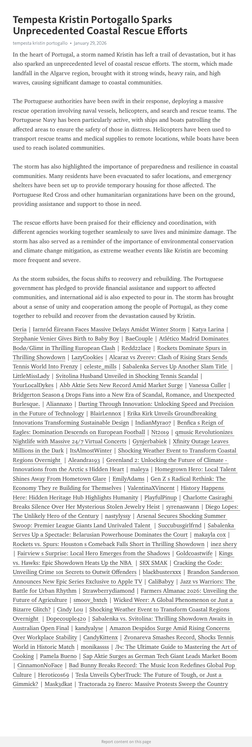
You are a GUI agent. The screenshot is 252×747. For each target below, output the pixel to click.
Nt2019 (160, 432)
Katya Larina (208, 329)
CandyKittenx (100, 637)
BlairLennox (105, 413)
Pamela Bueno (58, 656)
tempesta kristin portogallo (40, 43)
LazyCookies (87, 357)
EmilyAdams (128, 478)
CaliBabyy (161, 581)
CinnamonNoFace (40, 665)
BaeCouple (139, 338)
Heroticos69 (53, 674)
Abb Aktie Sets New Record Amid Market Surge (121, 385)
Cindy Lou (70, 609)
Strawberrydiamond (109, 590)
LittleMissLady (31, 376)
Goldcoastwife (194, 553)
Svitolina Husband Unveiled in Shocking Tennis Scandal (127, 376)
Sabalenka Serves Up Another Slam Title (176, 366)
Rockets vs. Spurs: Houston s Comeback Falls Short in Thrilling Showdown (108, 544)
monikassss (95, 646)
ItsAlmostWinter (91, 450)
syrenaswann (182, 506)
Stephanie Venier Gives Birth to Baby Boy (66, 338)
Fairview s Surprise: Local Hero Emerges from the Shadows (93, 553)
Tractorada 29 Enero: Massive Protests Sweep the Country (153, 684)
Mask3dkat (58, 684)
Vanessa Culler (207, 385)
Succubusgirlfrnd (179, 525)
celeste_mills (100, 366)
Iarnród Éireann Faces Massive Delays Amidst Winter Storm (109, 329)
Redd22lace (136, 348)
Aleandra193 (84, 460)
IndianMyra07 (153, 422)
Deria (20, 329)
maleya (139, 469)
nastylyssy (118, 515)
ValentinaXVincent (151, 488)
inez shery (224, 544)
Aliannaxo (59, 403)
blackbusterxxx (162, 572)
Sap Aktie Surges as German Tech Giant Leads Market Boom (160, 656)
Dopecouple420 (66, 618)
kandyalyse (89, 628)
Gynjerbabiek (150, 441)
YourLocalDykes (33, 385)
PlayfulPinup (160, 497)
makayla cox (210, 534)
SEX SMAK (153, 562)
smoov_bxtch (90, 600)
